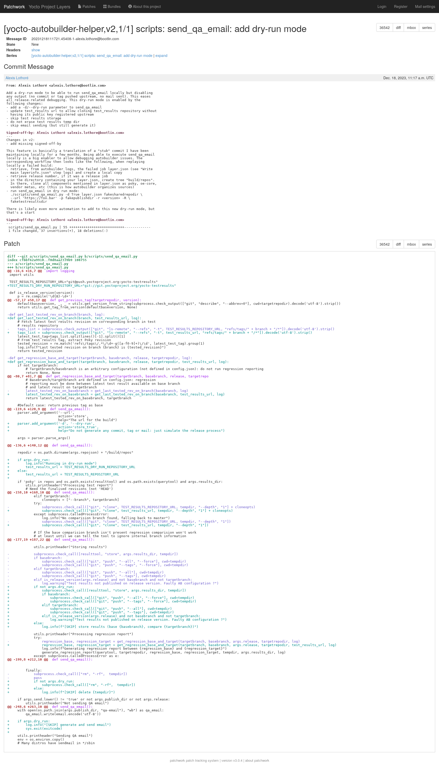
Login (382, 6)
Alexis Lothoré (17, 77)
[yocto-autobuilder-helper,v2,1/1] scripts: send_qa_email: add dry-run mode (92, 55)
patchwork (177, 760)
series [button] (427, 27)
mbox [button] (411, 27)
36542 (385, 27)
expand (161, 55)
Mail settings (425, 6)
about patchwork (257, 760)
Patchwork (14, 6)
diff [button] (398, 27)
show (36, 49)
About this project (146, 6)
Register (400, 6)
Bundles (114, 6)
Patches (89, 6)
